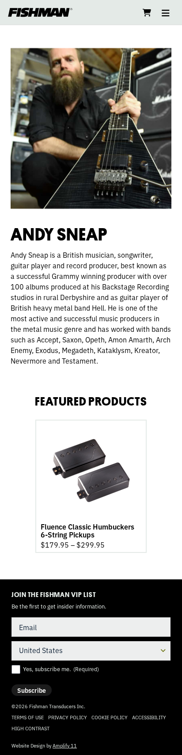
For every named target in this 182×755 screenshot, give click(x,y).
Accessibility (149, 717)
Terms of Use (27, 717)
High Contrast (30, 728)
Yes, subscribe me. (61, 669)
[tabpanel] (91, 486)
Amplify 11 (65, 745)
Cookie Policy (109, 717)
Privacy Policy (67, 717)
